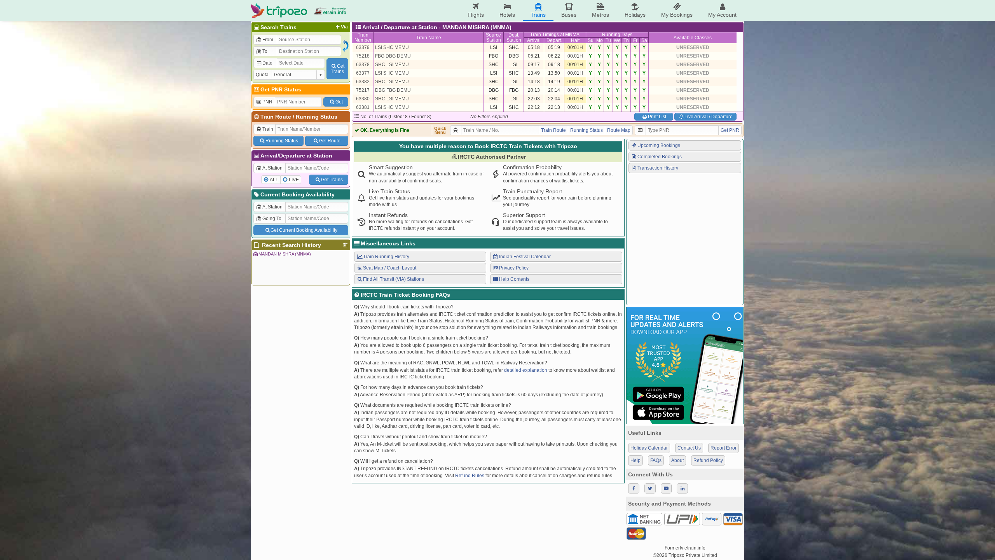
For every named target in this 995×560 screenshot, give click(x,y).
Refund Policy (708, 460)
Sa (644, 40)
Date (267, 63)
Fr (635, 40)
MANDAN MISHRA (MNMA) (284, 254)
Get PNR (730, 130)
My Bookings (677, 15)
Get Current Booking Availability (304, 230)
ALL (274, 179)
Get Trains (332, 179)
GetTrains (337, 68)
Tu (608, 40)
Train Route (275, 117)
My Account (722, 15)
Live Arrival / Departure (708, 116)
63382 (363, 81)
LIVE (294, 179)
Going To (271, 218)
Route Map (618, 130)
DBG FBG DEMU (393, 90)
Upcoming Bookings (658, 145)
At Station (272, 168)
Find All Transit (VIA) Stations (393, 279)
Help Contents (514, 279)
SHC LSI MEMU (392, 64)
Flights (476, 15)
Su (591, 40)
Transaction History (657, 168)
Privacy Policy (514, 268)
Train (267, 129)
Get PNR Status (280, 89)
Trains (538, 15)
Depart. (554, 40)
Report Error (723, 448)
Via (344, 27)
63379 (363, 47)
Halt (575, 40)
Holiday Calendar (649, 448)
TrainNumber (363, 37)
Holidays (635, 15)
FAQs (656, 460)
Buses (568, 15)
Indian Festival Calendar (525, 256)
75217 (363, 90)
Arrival (534, 40)
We (617, 40)
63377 (363, 73)
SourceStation (493, 37)
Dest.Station (513, 37)
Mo (599, 40)
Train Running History (386, 256)
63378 (363, 64)
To (264, 51)
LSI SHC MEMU (392, 47)
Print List (657, 116)
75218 (363, 56)
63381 (363, 107)
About (677, 460)
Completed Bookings (659, 156)
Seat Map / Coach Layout (389, 268)
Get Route (329, 141)
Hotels (507, 15)
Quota (262, 74)
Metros (600, 15)
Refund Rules (469, 475)
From (267, 39)
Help (635, 460)
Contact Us (689, 448)
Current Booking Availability (297, 194)
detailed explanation (525, 370)
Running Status (316, 117)
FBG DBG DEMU (393, 56)
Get (339, 102)
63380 (363, 99)
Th (626, 40)
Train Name (428, 37)
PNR (267, 102)
